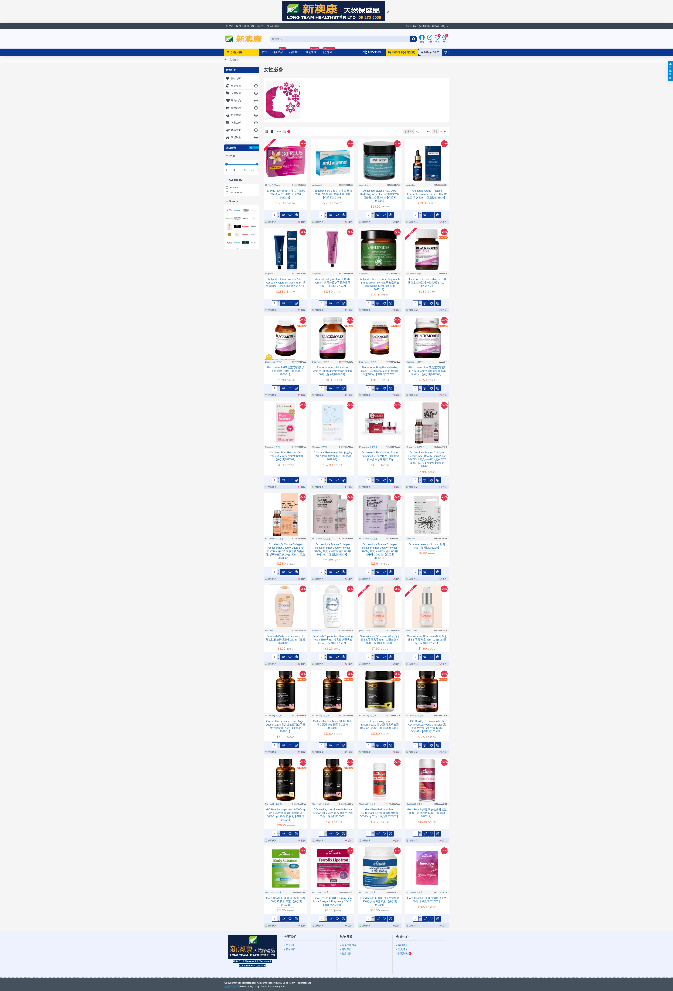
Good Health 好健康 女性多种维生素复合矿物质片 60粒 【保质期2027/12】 (427, 813)
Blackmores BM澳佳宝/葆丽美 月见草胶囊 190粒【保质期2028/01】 (285, 371)
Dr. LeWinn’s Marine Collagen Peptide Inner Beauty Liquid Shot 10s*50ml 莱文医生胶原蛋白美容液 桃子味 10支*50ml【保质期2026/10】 (427, 459)
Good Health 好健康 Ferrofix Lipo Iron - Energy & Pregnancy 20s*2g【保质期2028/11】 (332, 901)
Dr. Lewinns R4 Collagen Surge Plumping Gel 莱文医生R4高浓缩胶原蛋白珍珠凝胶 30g (380, 456)
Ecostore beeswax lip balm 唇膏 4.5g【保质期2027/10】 (427, 546)
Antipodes (363, 185)
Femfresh (269, 630)
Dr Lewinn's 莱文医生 (368, 447)
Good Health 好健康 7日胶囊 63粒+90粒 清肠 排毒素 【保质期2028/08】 (285, 901)
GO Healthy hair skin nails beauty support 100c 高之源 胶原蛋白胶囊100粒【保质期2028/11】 (333, 813)
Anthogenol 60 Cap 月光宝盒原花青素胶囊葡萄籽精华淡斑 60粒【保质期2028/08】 (333, 194)
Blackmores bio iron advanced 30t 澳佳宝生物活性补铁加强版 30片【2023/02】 (426, 282)
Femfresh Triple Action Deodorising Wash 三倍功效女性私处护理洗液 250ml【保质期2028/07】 (333, 640)
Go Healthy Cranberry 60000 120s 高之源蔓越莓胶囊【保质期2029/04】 (332, 724)
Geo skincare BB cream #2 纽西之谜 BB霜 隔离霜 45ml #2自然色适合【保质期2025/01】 (427, 640)
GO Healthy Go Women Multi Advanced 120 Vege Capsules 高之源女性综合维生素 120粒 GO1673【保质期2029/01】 (427, 726)
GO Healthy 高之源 (273, 715)
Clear (255, 147)
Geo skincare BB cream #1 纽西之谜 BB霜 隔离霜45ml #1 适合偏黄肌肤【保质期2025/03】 (380, 640)
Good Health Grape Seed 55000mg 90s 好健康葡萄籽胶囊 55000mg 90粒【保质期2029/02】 (379, 813)
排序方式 (409, 131)
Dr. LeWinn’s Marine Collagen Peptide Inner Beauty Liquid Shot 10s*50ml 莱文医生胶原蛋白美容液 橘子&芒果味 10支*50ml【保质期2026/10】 (285, 551)
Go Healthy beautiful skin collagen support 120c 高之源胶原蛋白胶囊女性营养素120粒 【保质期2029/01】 (285, 726)
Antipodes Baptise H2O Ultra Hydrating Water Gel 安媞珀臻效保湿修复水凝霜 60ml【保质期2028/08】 (380, 196)
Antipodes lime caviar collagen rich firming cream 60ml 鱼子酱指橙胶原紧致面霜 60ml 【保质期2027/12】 (380, 284)
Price (232, 155)
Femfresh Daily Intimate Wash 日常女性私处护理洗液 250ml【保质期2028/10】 (285, 640)
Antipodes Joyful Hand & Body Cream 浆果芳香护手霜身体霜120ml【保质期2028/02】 (332, 282)
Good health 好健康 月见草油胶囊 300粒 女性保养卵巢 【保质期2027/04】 (379, 901)
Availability (235, 179)
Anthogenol (317, 185)
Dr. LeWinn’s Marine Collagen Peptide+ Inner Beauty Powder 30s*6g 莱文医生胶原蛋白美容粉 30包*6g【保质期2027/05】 (333, 549)
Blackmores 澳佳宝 (414, 273)
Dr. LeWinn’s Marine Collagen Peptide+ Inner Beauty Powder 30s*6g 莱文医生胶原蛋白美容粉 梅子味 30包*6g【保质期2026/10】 (380, 551)
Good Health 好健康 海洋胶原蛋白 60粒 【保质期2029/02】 (427, 899)
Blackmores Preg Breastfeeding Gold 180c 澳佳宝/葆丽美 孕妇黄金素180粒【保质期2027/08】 (380, 371)
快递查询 (235, 986)
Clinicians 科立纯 (272, 447)
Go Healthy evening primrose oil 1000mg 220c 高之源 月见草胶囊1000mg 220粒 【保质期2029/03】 (380, 724)
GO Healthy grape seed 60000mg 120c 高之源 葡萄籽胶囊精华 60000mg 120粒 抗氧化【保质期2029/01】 (285, 814)
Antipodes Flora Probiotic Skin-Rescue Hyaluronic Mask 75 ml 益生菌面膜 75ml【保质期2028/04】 (285, 282)
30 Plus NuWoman (273, 185)
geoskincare (364, 630)
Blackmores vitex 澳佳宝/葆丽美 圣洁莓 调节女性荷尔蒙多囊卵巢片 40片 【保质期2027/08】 (427, 371)
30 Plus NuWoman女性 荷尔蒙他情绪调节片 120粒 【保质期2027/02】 (286, 194)
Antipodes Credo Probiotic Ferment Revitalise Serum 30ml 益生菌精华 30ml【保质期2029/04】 (427, 194)
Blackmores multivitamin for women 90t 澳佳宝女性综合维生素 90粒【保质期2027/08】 (332, 371)
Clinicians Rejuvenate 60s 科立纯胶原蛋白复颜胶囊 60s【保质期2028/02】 (333, 456)
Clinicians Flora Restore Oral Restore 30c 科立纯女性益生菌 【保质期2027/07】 (285, 456)
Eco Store (410, 539)
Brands (233, 201)
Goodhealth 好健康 (367, 804)
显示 (435, 131)
